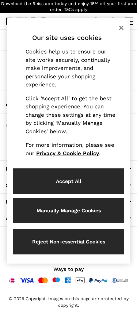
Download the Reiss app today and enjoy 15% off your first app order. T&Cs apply (68, 6)
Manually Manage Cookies (69, 210)
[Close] (121, 28)
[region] (68, 141)
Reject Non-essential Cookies (68, 242)
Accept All (68, 181)
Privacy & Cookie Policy (67, 153)
